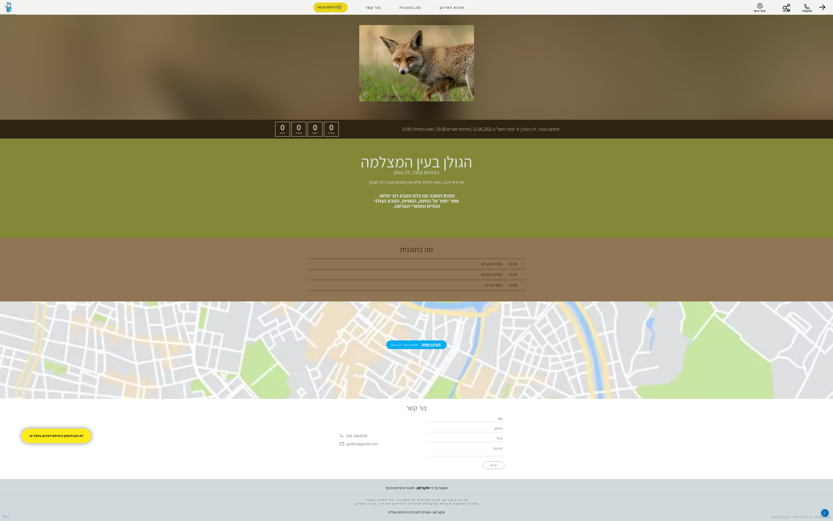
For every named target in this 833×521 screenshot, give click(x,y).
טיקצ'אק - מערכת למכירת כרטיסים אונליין (416, 512)
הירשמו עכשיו (327, 7)
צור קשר (373, 7)
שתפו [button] (786, 11)
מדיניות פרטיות (802, 517)
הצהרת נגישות (780, 517)
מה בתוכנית (410, 7)
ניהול (6, 516)
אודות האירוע (451, 7)
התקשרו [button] (807, 11)
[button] (822, 7)
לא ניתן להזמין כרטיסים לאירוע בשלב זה (56, 436)
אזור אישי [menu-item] (760, 11)
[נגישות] (825, 513)
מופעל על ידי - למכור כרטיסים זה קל (417, 487)
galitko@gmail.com (362, 444)
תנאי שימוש (823, 517)
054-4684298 (356, 435)
